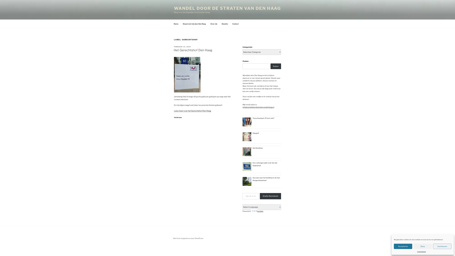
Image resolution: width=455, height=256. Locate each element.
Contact (235, 24)
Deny (423, 246)
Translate (259, 211)
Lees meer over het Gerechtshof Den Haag (192, 111)
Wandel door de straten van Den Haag (227, 8)
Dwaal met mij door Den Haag (194, 24)
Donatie (225, 24)
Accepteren (403, 246)
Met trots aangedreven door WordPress (188, 238)
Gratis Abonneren (270, 196)
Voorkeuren (442, 246)
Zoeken (245, 61)
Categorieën (247, 47)
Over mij (213, 24)
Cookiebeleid (421, 252)
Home (176, 24)
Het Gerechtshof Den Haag (193, 50)
